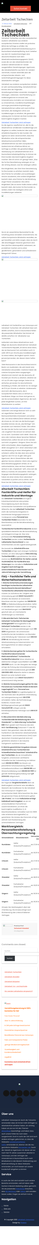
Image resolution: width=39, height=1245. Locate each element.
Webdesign (20, 1189)
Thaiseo (23, 1222)
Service (6, 1212)
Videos (23, 1191)
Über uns (7, 1209)
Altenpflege (6, 1131)
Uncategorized (6, 26)
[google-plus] (19, 1093)
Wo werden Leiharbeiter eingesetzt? (19, 991)
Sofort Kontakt (20, 8)
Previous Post (21, 927)
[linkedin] (26, 1093)
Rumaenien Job (25, 1147)
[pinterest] (33, 1093)
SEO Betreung (10, 1191)
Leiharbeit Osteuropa (26, 1219)
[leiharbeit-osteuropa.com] (15, 3)
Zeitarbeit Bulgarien (12, 981)
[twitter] (13, 1093)
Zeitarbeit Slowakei (12, 977)
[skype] (19, 1100)
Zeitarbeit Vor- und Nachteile (16, 986)
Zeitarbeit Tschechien (13, 972)
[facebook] (6, 1093)
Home (6, 1205)
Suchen (7, 951)
